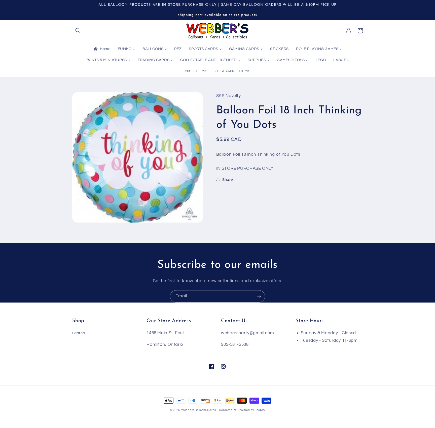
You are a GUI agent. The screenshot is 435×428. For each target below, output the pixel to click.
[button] (78, 30)
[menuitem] (101, 49)
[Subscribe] (259, 296)
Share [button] (227, 180)
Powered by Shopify (251, 410)
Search (78, 333)
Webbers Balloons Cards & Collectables (209, 410)
